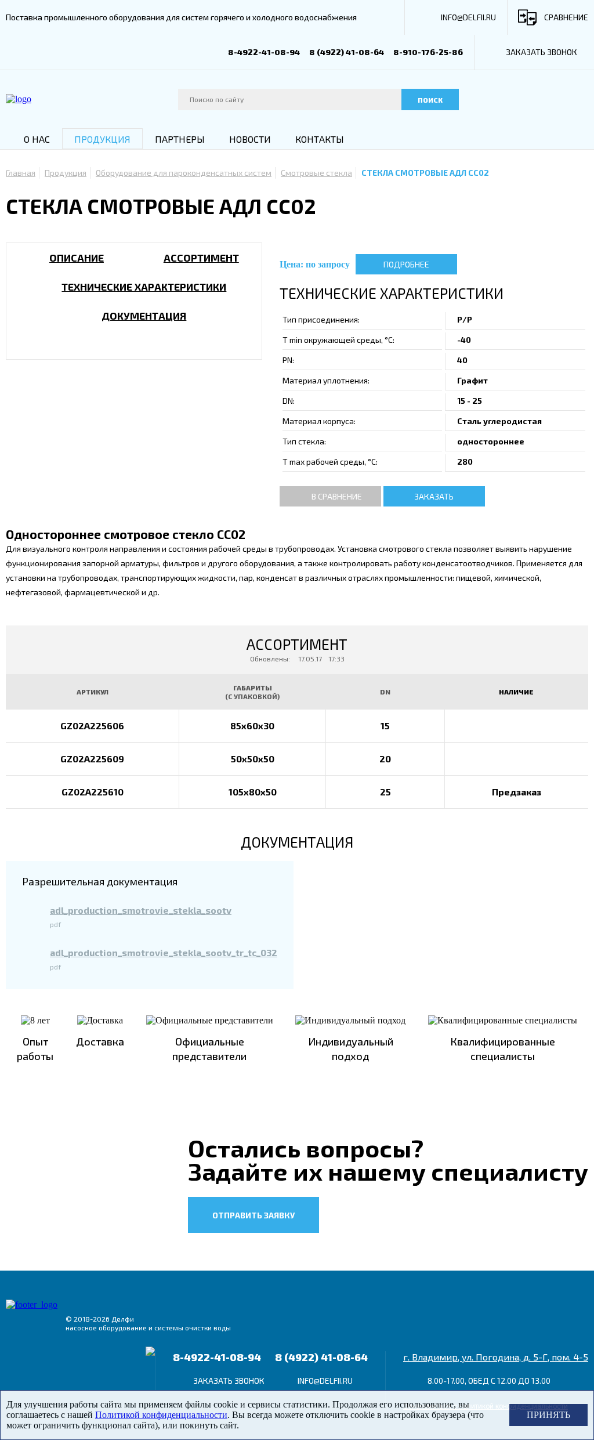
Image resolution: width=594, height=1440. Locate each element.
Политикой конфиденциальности (161, 1415)
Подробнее (406, 264)
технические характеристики (143, 286)
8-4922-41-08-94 (264, 52)
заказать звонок (541, 52)
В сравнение (337, 496)
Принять (548, 1415)
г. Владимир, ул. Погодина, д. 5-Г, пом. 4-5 (495, 1356)
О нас (37, 138)
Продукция (102, 138)
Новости (250, 138)
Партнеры (180, 138)
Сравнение (566, 17)
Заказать (434, 496)
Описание (76, 257)
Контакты (319, 138)
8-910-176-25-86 (428, 52)
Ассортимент (201, 257)
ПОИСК (430, 100)
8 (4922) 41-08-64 (346, 52)
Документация (144, 315)
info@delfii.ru (468, 17)
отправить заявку (253, 1215)
